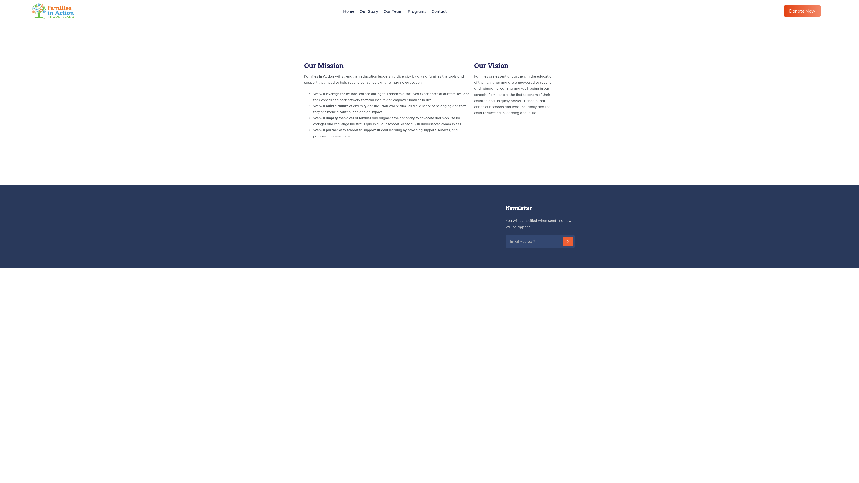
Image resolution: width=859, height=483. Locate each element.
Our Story (369, 11)
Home (348, 11)
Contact (439, 11)
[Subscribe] (568, 241)
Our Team (393, 11)
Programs (417, 11)
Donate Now (802, 11)
